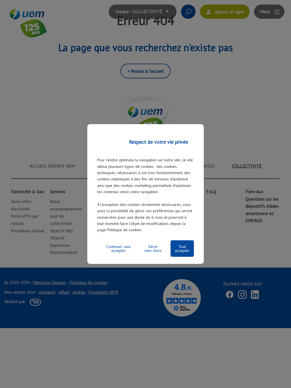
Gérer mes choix (153, 248)
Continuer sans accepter (118, 248)
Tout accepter (182, 248)
